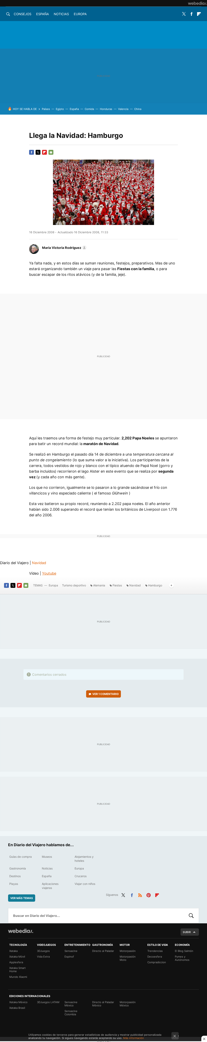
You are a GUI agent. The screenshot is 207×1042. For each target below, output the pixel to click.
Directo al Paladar (103, 951)
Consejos (22, 14)
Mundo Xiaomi (18, 976)
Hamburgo (155, 585)
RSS (140, 894)
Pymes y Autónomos (182, 958)
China (137, 109)
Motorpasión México (128, 1003)
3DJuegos (43, 951)
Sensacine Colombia (70, 1012)
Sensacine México (70, 1003)
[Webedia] (197, 3)
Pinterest (148, 894)
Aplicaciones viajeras (50, 886)
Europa (80, 14)
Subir (187, 932)
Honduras (106, 109)
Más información (133, 1038)
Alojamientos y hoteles (84, 858)
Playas (13, 883)
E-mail (51, 152)
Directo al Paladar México (103, 1003)
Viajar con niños (85, 883)
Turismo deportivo (74, 585)
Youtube (49, 573)
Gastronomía (17, 868)
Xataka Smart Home (17, 969)
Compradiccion (156, 962)
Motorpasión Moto (128, 958)
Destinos (15, 876)
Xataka (13, 951)
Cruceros (81, 876)
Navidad (39, 563)
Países (46, 109)
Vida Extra (43, 956)
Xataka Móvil (17, 956)
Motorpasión (128, 951)
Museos (47, 856)
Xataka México (18, 1002)
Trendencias (155, 951)
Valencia (123, 109)
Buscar (191, 915)
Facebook (191, 14)
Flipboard (198, 14)
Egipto (60, 109)
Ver (105, 694)
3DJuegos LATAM (48, 1002)
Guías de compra (20, 856)
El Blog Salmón (184, 951)
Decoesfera (154, 956)
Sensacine (70, 951)
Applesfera (16, 962)
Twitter (184, 14)
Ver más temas (21, 898)
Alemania (99, 585)
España (42, 14)
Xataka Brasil (17, 1007)
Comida (89, 109)
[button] (64, 247)
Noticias (61, 14)
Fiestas (117, 585)
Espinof (69, 956)
